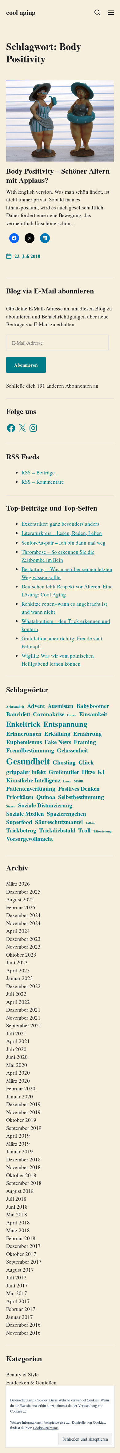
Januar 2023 (19, 978)
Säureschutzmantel (59, 822)
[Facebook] (11, 428)
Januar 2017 (19, 1316)
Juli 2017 (16, 1277)
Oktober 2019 (21, 1119)
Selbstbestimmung (81, 797)
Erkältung (57, 733)
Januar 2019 (19, 1151)
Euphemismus (24, 742)
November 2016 (23, 1332)
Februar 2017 (20, 1308)
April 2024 (18, 930)
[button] (97, 12)
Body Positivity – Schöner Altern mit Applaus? (58, 175)
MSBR (78, 781)
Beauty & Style (22, 1374)
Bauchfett (18, 714)
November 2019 (23, 1112)
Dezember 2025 (23, 891)
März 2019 (18, 1143)
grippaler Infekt (26, 772)
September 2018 (24, 1182)
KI (101, 772)
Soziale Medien (25, 813)
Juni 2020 (17, 1056)
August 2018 (20, 1190)
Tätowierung (102, 831)
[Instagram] (33, 428)
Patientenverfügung (30, 788)
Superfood (19, 822)
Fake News (58, 742)
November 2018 (23, 1167)
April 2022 (18, 1001)
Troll (84, 830)
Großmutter (64, 772)
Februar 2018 (20, 1238)
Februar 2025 (20, 907)
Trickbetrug (21, 830)
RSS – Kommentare (43, 481)
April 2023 (18, 970)
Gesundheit (28, 761)
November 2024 (23, 923)
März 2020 (18, 1080)
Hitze (88, 772)
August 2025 (20, 899)
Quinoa (45, 797)
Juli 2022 (16, 993)
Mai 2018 (16, 1214)
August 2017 (20, 1269)
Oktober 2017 (21, 1253)
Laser (67, 781)
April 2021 (18, 1041)
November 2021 (23, 1017)
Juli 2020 (16, 1049)
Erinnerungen (24, 733)
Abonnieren (26, 364)
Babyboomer (92, 705)
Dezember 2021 (23, 1009)
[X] (22, 428)
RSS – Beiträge (38, 472)
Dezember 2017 (23, 1245)
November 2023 (23, 946)
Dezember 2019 (23, 1104)
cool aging (20, 12)
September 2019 (24, 1127)
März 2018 (18, 1230)
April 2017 (18, 1301)
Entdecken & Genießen (31, 1382)
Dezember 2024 (23, 915)
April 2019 (18, 1135)
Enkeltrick (23, 723)
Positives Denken (79, 788)
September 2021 (24, 1025)
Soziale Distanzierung (45, 805)
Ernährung (87, 733)
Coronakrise (48, 714)
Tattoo (90, 822)
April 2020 (18, 1072)
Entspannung (65, 723)
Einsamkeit (93, 714)
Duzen (71, 715)
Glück (86, 762)
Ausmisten (61, 705)
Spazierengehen (66, 813)
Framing (85, 742)
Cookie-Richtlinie (45, 1427)
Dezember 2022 (23, 986)
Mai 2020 (16, 1064)
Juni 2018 (17, 1206)
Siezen (10, 806)
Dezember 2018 (23, 1159)
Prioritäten (20, 797)
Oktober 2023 (21, 954)
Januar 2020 (19, 1096)
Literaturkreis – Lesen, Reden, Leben (62, 533)
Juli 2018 (16, 1198)
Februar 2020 (20, 1088)
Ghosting (64, 762)
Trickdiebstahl (57, 830)
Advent (36, 705)
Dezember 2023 (23, 938)
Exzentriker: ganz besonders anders (60, 523)
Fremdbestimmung (30, 750)
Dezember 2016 (23, 1324)
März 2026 (18, 883)
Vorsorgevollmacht (29, 838)
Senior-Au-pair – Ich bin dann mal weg (64, 542)
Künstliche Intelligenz (33, 780)
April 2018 (18, 1222)
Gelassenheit (72, 750)
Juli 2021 (16, 1033)
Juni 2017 (17, 1285)
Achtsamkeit (15, 706)
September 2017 (24, 1261)
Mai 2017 (16, 1293)
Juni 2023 (17, 962)
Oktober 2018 (21, 1175)
